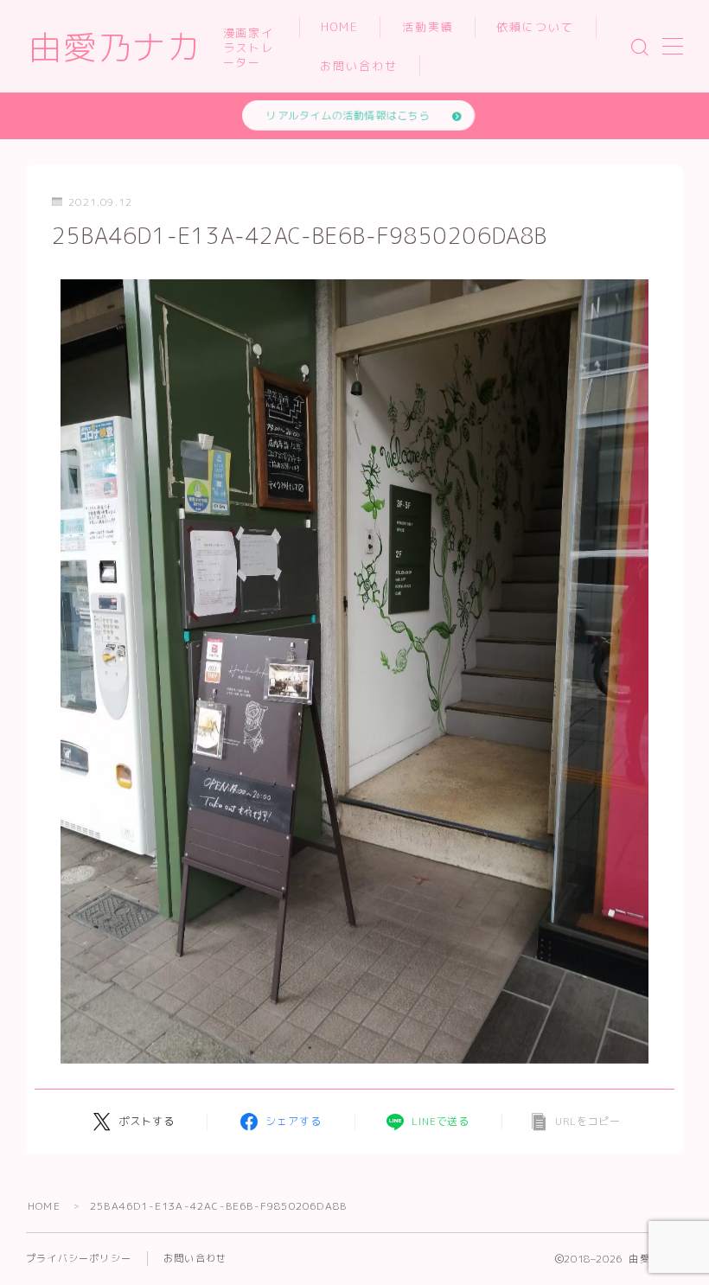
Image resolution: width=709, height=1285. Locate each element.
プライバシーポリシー (78, 1258)
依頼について (535, 27)
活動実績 (428, 27)
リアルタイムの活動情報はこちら (348, 115)
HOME (340, 27)
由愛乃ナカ (115, 47)
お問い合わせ (359, 66)
